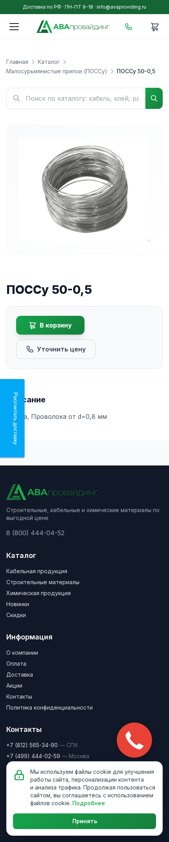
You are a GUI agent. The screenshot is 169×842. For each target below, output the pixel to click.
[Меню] (14, 26)
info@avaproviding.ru (121, 7)
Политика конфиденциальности (49, 707)
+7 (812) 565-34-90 (32, 745)
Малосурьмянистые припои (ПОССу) (56, 71)
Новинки (17, 604)
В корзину (56, 325)
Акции (14, 685)
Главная (17, 61)
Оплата (16, 663)
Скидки (16, 615)
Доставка (19, 674)
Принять (84, 821)
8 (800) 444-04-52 (35, 533)
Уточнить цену (61, 349)
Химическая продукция (38, 593)
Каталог (49, 61)
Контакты (19, 696)
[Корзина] (155, 26)
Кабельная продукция (36, 571)
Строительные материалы (42, 582)
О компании (22, 652)
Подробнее (88, 803)
